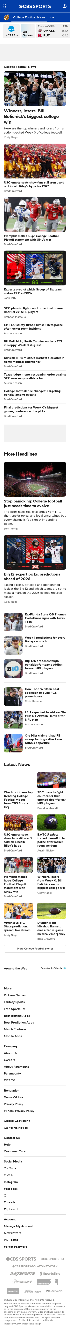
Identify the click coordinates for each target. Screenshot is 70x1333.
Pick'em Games (14, 995)
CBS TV (9, 1080)
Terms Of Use (13, 1097)
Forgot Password (15, 1247)
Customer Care (14, 1151)
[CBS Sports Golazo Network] (35, 1266)
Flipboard (11, 1209)
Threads (9, 1202)
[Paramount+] (22, 1281)
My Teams (11, 1240)
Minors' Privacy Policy (19, 1111)
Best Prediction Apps (19, 1023)
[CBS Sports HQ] (52, 1259)
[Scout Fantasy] (33, 1291)
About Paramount (16, 1067)
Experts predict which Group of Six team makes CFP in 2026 (35, 275)
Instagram (11, 1182)
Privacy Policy (13, 1104)
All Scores (28, 31)
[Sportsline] (50, 1273)
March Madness (15, 1029)
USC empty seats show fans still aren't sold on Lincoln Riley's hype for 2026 (35, 168)
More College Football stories (35, 948)
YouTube (10, 1168)
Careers (9, 1060)
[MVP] (13, 1290)
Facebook (11, 1189)
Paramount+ (12, 1073)
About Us (10, 1053)
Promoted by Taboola (51, 968)
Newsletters (12, 1233)
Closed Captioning (17, 1121)
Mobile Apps (13, 1036)
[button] (5, 6)
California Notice (16, 1128)
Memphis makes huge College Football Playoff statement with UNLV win (35, 221)
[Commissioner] (47, 1280)
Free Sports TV (14, 1009)
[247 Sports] (22, 1273)
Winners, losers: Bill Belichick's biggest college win (35, 102)
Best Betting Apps (17, 1016)
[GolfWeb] (54, 1291)
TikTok (8, 1175)
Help (7, 1145)
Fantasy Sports (14, 1002)
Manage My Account (18, 1226)
